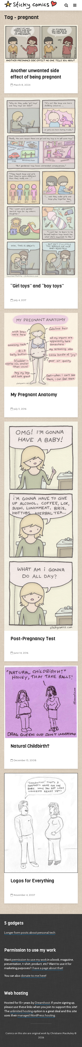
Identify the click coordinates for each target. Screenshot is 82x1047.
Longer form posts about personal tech (29, 932)
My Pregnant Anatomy (34, 395)
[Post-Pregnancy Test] (41, 526)
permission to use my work (29, 960)
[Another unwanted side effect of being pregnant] (41, 44)
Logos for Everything (32, 881)
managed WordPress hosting (36, 1015)
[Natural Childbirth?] (41, 702)
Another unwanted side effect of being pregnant (36, 74)
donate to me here (33, 976)
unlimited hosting (21, 1011)
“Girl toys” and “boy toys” (37, 286)
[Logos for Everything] (41, 823)
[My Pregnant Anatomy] (41, 349)
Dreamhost (42, 1003)
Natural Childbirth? (30, 746)
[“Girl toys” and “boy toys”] (41, 187)
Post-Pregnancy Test (33, 639)
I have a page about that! (47, 968)
